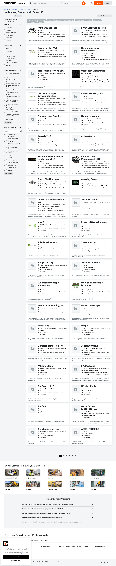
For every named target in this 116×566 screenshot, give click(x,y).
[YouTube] (111, 562)
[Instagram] (108, 562)
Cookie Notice (22, 553)
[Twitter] (105, 562)
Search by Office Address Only (11, 20)
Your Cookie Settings (16, 560)
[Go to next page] (78, 456)
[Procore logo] (10, 3)
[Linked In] (98, 562)
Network (21, 3)
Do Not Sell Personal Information (49, 561)
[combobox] (72, 3)
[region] (16, 551)
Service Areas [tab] (44, 540)
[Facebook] (101, 562)
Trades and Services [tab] (33, 540)
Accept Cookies (16, 556)
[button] (4, 28)
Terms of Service (37, 561)
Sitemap (59, 561)
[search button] (84, 3)
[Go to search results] (20, 131)
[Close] (29, 540)
